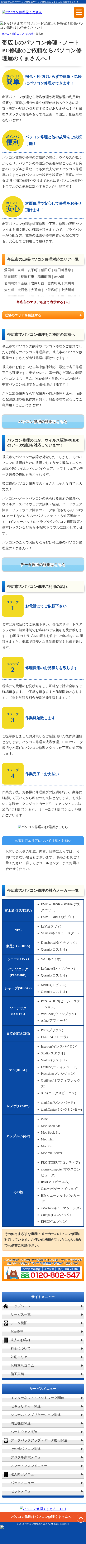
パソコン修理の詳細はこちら (43, 422)
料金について (21, 1348)
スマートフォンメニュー (29, 1466)
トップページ (21, 1306)
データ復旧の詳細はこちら (43, 565)
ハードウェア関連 (24, 1432)
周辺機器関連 (21, 1423)
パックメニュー (22, 1483)
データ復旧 (19, 1323)
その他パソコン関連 (26, 1449)
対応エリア (19, 1357)
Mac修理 (17, 1331)
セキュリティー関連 (26, 1406)
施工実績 (17, 1374)
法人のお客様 (21, 1340)
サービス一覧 (21, 1314)
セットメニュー (22, 1491)
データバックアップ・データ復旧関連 (39, 1440)
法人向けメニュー (24, 1474)
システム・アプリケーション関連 (36, 1415)
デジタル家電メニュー (27, 1457)
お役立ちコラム (22, 1365)
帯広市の (23, 302)
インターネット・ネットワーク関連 (37, 1398)
